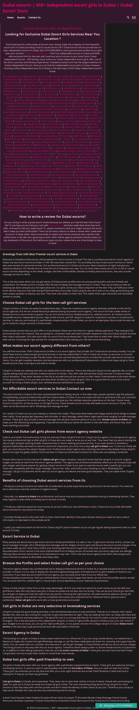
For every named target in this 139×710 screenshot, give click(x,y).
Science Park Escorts (13, 183)
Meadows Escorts (12, 165)
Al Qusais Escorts (49, 91)
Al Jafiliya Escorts (91, 82)
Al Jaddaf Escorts (72, 82)
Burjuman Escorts (63, 106)
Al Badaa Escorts (29, 79)
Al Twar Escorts (48, 94)
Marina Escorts (45, 162)
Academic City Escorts (37, 76)
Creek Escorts (74, 109)
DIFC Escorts (79, 115)
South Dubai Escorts (34, 186)
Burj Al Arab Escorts (62, 103)
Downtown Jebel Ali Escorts (72, 118)
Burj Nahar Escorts (41, 106)
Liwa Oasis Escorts (59, 159)
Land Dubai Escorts (15, 159)
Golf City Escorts (53, 124)
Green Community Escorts (29, 127)
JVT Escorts (58, 153)
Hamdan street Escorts (76, 127)
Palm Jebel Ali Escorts (61, 174)
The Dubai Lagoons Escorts (61, 192)
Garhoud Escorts (15, 124)
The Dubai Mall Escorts (89, 192)
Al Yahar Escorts (29, 97)
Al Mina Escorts (53, 88)
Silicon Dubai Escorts (66, 183)
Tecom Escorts (20, 189)
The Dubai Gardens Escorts (75, 189)
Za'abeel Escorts (49, 210)
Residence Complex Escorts (38, 180)
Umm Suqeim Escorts (88, 201)
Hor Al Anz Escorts (61, 130)
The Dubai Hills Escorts (33, 192)
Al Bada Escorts (11, 79)
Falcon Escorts (48, 121)
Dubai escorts (56, 225)
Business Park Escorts (17, 109)
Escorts (21, 17)
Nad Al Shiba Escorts (85, 171)
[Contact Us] (133, 17)
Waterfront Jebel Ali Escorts (39, 207)
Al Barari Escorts (48, 79)
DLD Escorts (28, 118)
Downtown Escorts (46, 118)
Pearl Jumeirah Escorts (85, 174)
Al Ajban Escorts (75, 76)
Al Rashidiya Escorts (71, 91)
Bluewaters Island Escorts (17, 103)
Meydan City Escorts (55, 165)
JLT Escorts (66, 139)
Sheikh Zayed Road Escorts (40, 183)
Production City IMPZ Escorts (44, 177)
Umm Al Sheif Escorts (40, 201)
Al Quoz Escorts (31, 91)
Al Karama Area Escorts (37, 85)
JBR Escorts (96, 136)
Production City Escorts (15, 177)
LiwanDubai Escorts (81, 159)
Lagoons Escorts (89, 156)
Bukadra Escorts (41, 103)
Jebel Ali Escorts (14, 139)
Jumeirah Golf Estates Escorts (65, 144)
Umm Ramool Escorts (64, 201)
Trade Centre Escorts (17, 201)
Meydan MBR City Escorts (80, 165)
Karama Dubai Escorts (18, 156)
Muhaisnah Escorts (15, 171)
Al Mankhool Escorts (33, 88)
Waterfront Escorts (13, 207)
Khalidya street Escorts (43, 156)
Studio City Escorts (78, 186)
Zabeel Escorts (67, 210)
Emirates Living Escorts (26, 121)
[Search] (128, 17)
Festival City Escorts (89, 121)
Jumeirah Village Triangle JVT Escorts (32, 153)
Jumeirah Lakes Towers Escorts (82, 147)
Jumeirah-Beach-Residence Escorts (84, 153)
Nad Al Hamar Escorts (38, 171)
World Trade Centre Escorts (24, 210)
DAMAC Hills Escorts (40, 112)
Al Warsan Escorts (88, 94)
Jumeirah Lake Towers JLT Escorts (32, 147)
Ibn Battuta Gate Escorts (85, 130)
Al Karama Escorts (14, 85)
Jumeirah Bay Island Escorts (48, 142)
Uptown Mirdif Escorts (19, 204)
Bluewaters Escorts (86, 100)
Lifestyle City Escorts (37, 159)
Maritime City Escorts (66, 162)
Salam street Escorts (88, 180)
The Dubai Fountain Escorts (44, 189)
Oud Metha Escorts (38, 174)
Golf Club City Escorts (75, 124)
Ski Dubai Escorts (13, 186)
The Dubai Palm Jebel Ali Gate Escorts (60, 195)
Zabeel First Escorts (87, 210)
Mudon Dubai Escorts (90, 168)
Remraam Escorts (13, 180)
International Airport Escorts (43, 133)
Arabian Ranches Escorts (52, 97)
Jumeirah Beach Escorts (77, 142)
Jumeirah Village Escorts (43, 150)
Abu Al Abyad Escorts (13, 76)
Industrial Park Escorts (15, 133)
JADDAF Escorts (80, 136)
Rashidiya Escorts (91, 177)
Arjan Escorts (74, 97)
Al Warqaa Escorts (67, 94)
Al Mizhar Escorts (91, 88)
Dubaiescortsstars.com (37, 53)
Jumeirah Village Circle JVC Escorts (75, 150)
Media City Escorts (33, 165)
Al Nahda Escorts (11, 91)
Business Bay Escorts (85, 106)
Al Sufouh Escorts (29, 94)
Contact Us (35, 17)
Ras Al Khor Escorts (70, 177)
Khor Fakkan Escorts (68, 156)
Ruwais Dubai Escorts (65, 180)
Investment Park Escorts (25, 136)
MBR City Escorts (87, 162)
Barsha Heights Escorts (29, 100)
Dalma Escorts (20, 112)
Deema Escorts (31, 115)
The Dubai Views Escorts (65, 198)
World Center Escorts (66, 207)
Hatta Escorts (22, 130)
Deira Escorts (47, 115)
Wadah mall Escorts (43, 204)
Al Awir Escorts (92, 76)
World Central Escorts (91, 207)
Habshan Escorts (53, 127)
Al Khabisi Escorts (60, 85)
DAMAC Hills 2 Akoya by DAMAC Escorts (73, 112)
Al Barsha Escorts (68, 79)
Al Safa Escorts (90, 91)
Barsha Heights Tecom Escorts (58, 100)
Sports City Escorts (57, 186)
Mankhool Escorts (26, 162)
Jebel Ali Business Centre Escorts (41, 139)
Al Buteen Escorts (89, 79)
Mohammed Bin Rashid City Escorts (38, 168)
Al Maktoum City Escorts (84, 85)
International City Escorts (73, 133)
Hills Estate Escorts (40, 130)
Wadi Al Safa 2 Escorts (66, 204)
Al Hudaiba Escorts (51, 82)
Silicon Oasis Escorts (89, 183)
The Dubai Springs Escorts (36, 198)
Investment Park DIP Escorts (55, 136)
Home (10, 17)
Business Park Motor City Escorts (48, 109)
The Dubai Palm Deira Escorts (24, 195)
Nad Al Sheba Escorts (62, 171)
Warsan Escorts (88, 204)
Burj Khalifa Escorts (84, 103)
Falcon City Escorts (66, 121)
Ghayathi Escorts (34, 124)
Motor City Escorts (67, 168)
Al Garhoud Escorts (30, 82)
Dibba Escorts (64, 115)
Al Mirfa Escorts (72, 88)
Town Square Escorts (91, 198)
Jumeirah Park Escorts (18, 150)
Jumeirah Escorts (23, 142)
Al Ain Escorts (57, 76)
